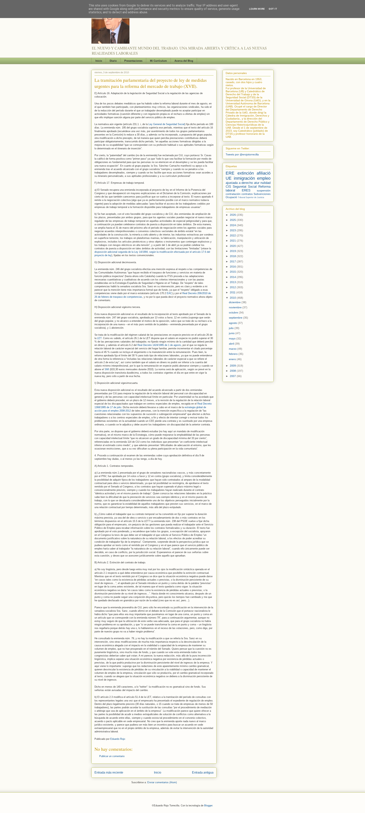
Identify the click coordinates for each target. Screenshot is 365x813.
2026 (233, 214)
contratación (233, 193)
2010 (233, 297)
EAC (169, 293)
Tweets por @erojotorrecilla (242, 154)
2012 (233, 287)
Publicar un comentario (112, 756)
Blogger (208, 805)
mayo (232, 338)
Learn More (257, 8)
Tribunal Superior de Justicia (251, 197)
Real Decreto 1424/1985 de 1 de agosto (159, 345)
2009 (233, 365)
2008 (233, 370)
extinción (245, 173)
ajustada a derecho (239, 183)
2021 (233, 240)
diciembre (235, 302)
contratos (247, 193)
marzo (233, 348)
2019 (233, 251)
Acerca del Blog (184, 60)
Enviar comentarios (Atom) (162, 782)
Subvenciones (262, 193)
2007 (233, 376)
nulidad (265, 183)
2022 (233, 235)
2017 (233, 261)
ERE (230, 173)
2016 (233, 266)
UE (229, 178)
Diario (113, 60)
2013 (233, 282)
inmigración (244, 178)
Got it (273, 8)
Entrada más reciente (108, 772)
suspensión (264, 190)
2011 (233, 292)
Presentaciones (133, 60)
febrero (233, 353)
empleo (264, 178)
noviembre (235, 307)
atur (256, 183)
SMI (107, 369)
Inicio (98, 60)
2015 (233, 271)
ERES (246, 190)
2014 (233, 277)
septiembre (236, 317)
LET (99, 338)
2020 (233, 245)
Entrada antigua (202, 772)
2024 (233, 225)
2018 (233, 256)
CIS (228, 186)
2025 (233, 219)
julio (231, 328)
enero (233, 359)
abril (232, 343)
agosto (233, 322)
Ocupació (231, 197)
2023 (233, 230)
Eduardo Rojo (117, 738)
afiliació (264, 173)
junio (232, 333)
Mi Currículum (158, 60)
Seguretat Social (245, 186)
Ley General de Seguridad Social (166, 124)
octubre (234, 312)
